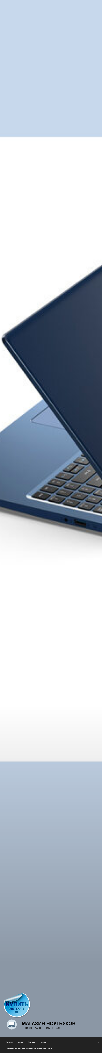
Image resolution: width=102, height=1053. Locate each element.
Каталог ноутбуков (37, 1041)
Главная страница (14, 1041)
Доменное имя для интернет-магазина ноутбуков (29, 1048)
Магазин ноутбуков (49, 1023)
